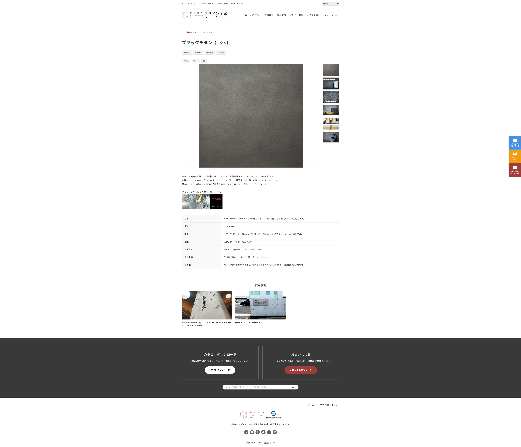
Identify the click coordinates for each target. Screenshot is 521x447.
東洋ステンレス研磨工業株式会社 (254, 424)
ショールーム (330, 15)
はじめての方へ (252, 15)
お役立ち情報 (296, 15)
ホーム (311, 405)
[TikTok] (263, 432)
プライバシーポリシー (329, 405)
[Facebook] (269, 432)
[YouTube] (252, 432)
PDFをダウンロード (220, 370)
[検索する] (293, 387)
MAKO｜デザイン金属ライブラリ (264, 442)
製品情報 (281, 15)
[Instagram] (246, 432)
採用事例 (268, 15)
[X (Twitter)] (257, 432)
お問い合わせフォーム (301, 370)
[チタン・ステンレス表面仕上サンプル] (260, 201)
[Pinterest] (275, 432)
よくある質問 (313, 15)
